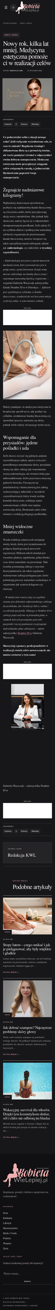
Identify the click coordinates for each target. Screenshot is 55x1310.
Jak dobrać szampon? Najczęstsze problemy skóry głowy (27, 1029)
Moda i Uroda (26, 23)
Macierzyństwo (10, 1228)
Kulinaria (7, 1218)
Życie (5, 1248)
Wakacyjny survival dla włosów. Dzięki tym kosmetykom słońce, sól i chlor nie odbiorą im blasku (26, 1113)
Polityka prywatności (14, 1302)
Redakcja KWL (16, 70)
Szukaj (27, 1281)
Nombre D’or (25, 633)
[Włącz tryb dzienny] (13, 7)
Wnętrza (7, 1243)
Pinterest (24, 124)
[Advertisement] (27, 317)
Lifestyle (7, 1223)
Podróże (7, 1238)
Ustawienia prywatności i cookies (20, 1305)
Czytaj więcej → (11, 972)
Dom (5, 1212)
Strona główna (10, 23)
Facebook (8, 124)
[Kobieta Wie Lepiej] (27, 7)
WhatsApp (35, 124)
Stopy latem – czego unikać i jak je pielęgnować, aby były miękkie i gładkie (27, 948)
